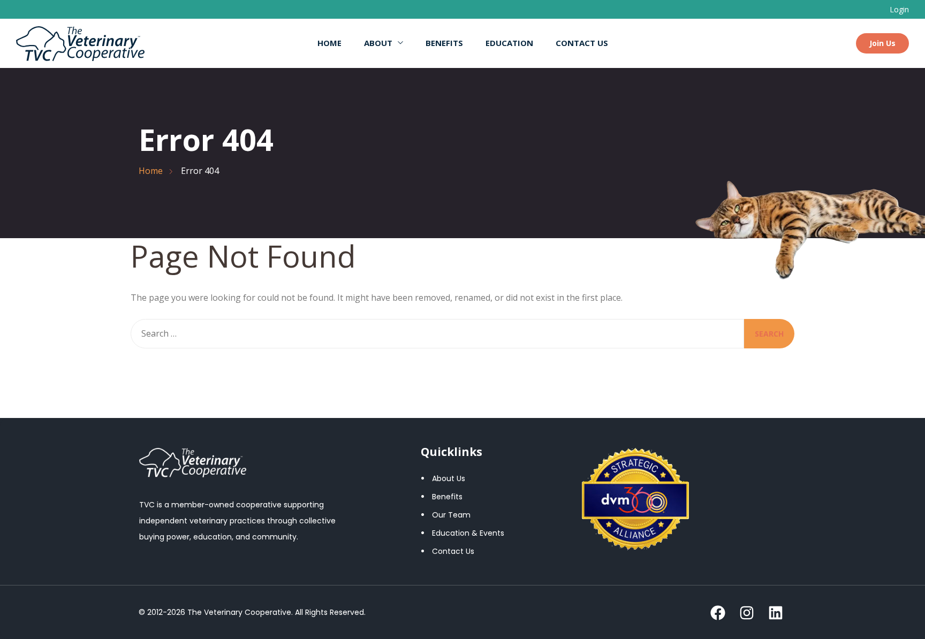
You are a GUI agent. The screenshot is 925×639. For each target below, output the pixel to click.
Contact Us (582, 42)
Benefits (444, 42)
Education (509, 42)
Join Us (882, 43)
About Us (448, 478)
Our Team (451, 514)
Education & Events (468, 533)
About (378, 42)
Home (329, 42)
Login (899, 9)
